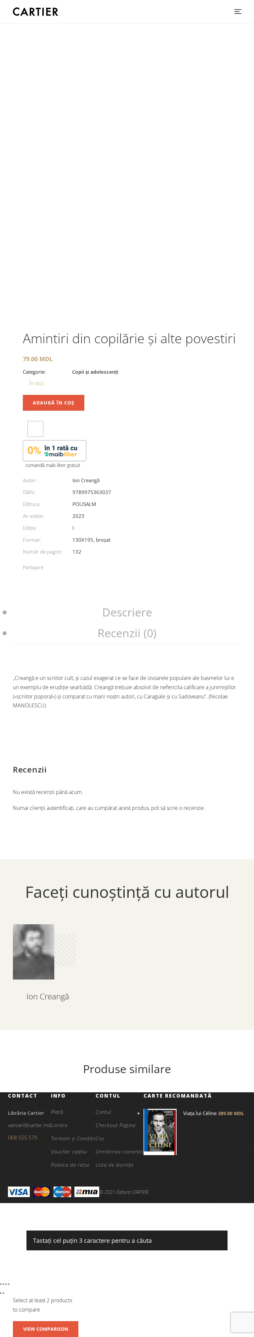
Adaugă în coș (53, 402)
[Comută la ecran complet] (3, 1284)
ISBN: (29, 492)
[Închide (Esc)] (8, 1284)
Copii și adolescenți (95, 371)
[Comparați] (35, 429)
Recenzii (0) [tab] (127, 633)
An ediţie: (33, 516)
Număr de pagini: (42, 551)
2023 (78, 516)
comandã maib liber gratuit (52, 465)
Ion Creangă (86, 480)
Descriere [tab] (127, 612)
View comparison (45, 1329)
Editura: (31, 504)
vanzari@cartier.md (29, 1125)
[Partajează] (6, 1284)
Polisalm (84, 504)
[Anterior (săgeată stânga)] (0, 1293)
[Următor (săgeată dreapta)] (3, 1293)
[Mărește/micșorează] (0, 1284)
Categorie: (34, 371)
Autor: (30, 480)
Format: (32, 539)
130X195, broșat (91, 539)
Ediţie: (30, 527)
